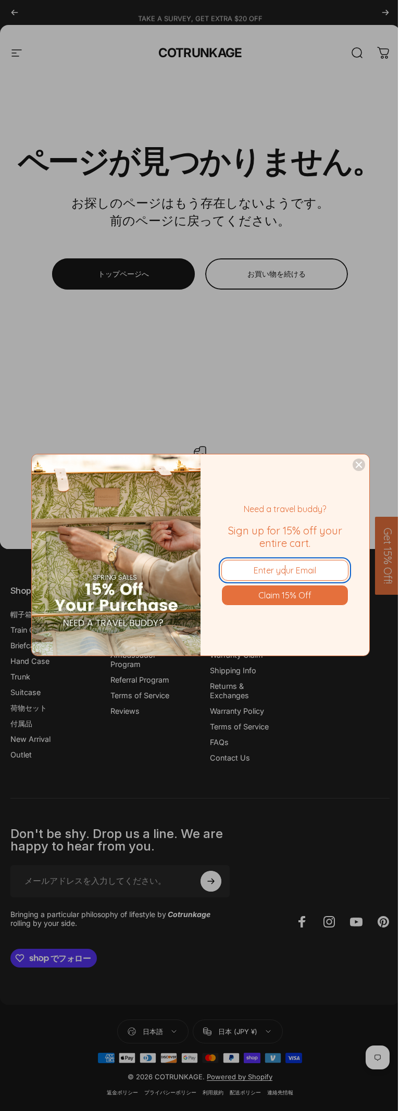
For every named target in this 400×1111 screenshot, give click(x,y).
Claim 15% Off (284, 595)
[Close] (359, 465)
